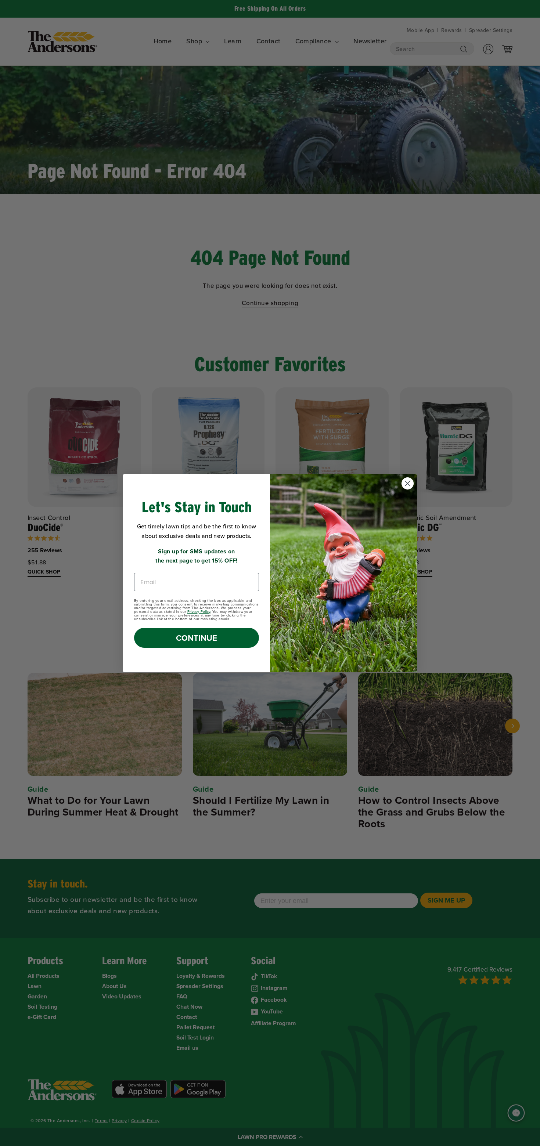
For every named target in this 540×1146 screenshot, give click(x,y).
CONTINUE (196, 638)
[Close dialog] (407, 483)
